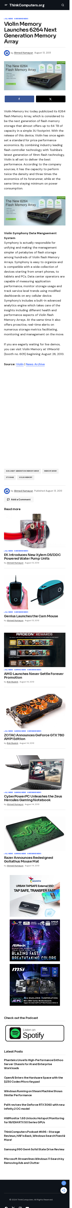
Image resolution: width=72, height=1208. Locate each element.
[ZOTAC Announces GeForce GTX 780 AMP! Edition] (34, 711)
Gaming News (20, 670)
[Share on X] (50, 99)
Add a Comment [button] (21, 499)
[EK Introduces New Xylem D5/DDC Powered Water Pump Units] (34, 531)
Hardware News (21, 19)
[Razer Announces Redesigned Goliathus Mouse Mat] (34, 834)
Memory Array (50, 471)
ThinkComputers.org (26, 5)
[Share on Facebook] (19, 99)
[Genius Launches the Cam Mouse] (34, 592)
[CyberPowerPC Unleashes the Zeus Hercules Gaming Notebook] (34, 772)
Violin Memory (25, 477)
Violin (20, 364)
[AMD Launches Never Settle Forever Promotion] (34, 650)
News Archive (35, 364)
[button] (6, 5)
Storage (10, 477)
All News (9, 19)
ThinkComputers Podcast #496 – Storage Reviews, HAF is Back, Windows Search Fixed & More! (34, 1136)
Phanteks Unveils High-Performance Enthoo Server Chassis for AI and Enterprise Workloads (33, 1064)
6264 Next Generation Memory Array (22, 471)
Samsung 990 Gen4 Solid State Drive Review (34, 1149)
